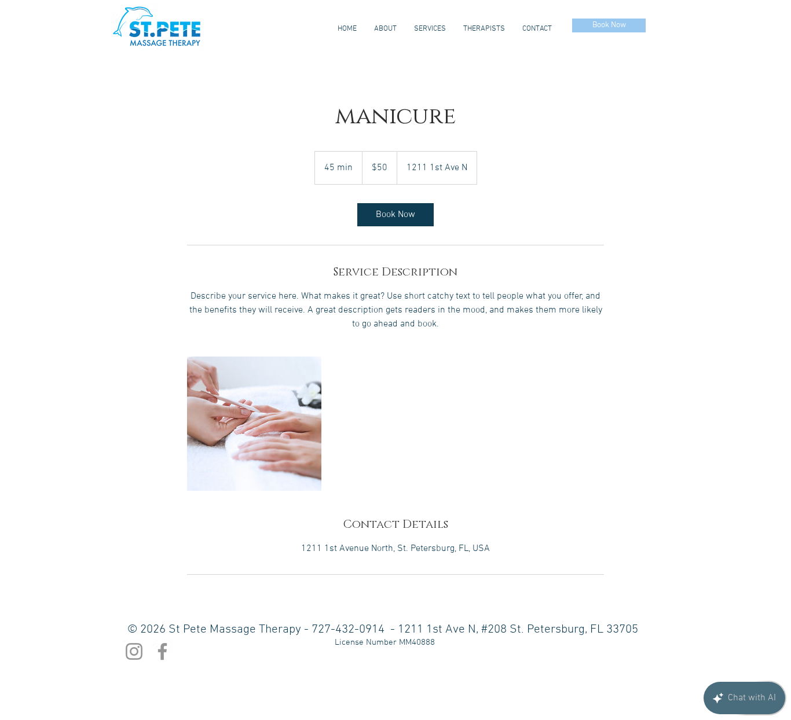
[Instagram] (134, 651)
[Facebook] (162, 651)
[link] (395, 214)
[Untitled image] (254, 424)
